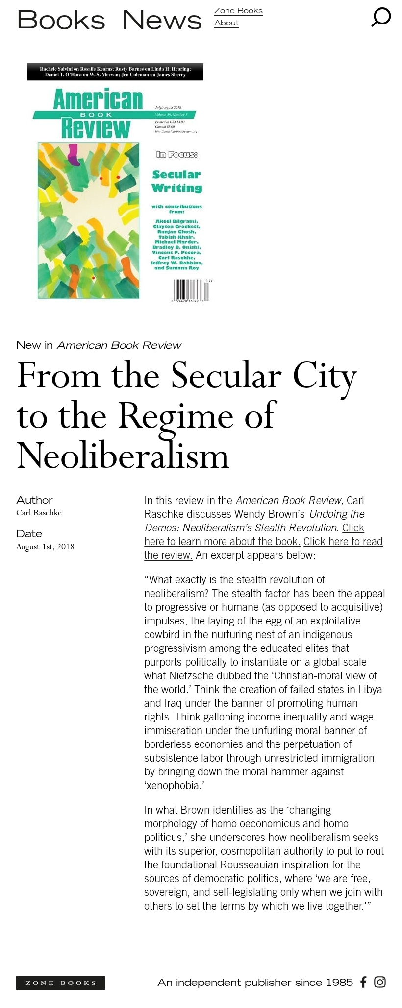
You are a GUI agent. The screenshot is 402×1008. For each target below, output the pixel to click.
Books (61, 21)
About (226, 23)
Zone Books (238, 11)
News (162, 21)
